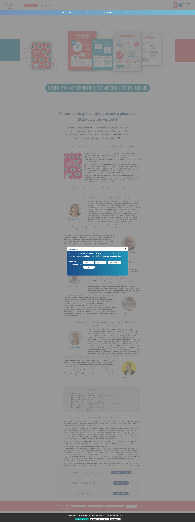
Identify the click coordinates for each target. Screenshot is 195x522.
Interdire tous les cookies (99, 519)
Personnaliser (115, 519)
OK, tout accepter (82, 519)
